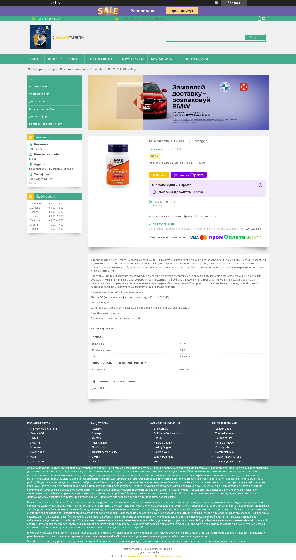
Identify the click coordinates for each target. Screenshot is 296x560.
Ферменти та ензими (104, 451)
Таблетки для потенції (228, 456)
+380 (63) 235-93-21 (164, 58)
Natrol (95, 461)
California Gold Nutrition (167, 433)
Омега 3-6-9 (37, 433)
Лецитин (35, 442)
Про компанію (38, 86)
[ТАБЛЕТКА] (40, 37)
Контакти (75, 58)
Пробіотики (99, 447)
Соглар (96, 433)
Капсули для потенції (228, 461)
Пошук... (255, 37)
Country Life (222, 447)
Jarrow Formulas (163, 456)
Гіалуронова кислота (43, 428)
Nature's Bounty (163, 442)
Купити (161, 175)
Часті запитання (39, 93)
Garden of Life (223, 437)
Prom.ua (167, 549)
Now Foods (37, 451)
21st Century (161, 428)
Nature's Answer (224, 442)
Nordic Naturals (224, 451)
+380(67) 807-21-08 (196, 58)
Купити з (183, 175)
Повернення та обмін (42, 109)
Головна (35, 58)
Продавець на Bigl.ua (148, 552)
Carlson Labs (223, 428)
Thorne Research (225, 433)
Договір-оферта (39, 116)
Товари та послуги (45, 69)
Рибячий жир (100, 442)
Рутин (33, 456)
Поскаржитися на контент (138, 556)
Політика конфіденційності (45, 123)
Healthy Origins (162, 447)
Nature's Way (161, 451)
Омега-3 (97, 437)
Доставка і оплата (100, 58)
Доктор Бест (38, 461)
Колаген (97, 428)
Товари (52, 58)
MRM (157, 461)
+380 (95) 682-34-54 (131, 58)
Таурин (34, 437)
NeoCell (158, 437)
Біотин (96, 456)
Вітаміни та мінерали (74, 69)
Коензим (35, 447)
